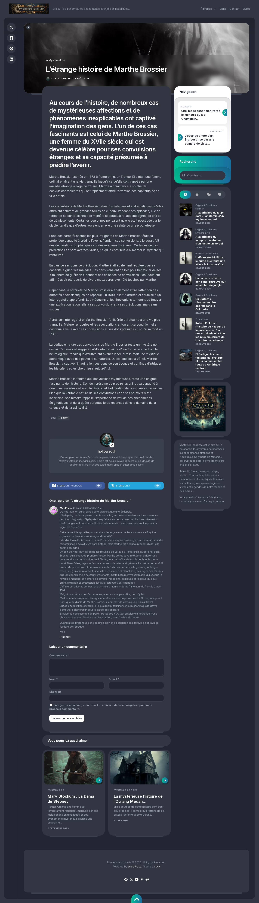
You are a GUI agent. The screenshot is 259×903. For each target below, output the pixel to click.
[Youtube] (136, 879)
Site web (55, 691)
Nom (53, 679)
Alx (158, 866)
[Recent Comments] (208, 194)
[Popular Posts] (196, 194)
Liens (223, 8)
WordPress (134, 866)
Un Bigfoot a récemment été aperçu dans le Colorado (205, 304)
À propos (206, 8)
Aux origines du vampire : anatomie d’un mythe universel (209, 240)
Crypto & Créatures (206, 205)
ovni (134, 789)
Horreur (199, 208)
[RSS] (141, 879)
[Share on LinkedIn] (11, 59)
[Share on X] (11, 27)
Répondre (65, 636)
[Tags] (220, 194)
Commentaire (59, 655)
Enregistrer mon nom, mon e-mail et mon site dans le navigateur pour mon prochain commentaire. (100, 707)
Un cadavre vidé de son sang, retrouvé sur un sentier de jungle (210, 281)
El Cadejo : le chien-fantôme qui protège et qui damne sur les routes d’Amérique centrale (209, 361)
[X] (131, 879)
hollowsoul (61, 78)
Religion (63, 417)
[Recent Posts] (185, 194)
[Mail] (147, 879)
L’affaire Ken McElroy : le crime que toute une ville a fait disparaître (210, 261)
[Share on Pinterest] (11, 48)
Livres (246, 8)
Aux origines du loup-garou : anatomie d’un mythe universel (209, 216)
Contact (234, 8)
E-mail (114, 679)
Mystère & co (56, 60)
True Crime (212, 253)
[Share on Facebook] (11, 38)
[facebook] (126, 879)
